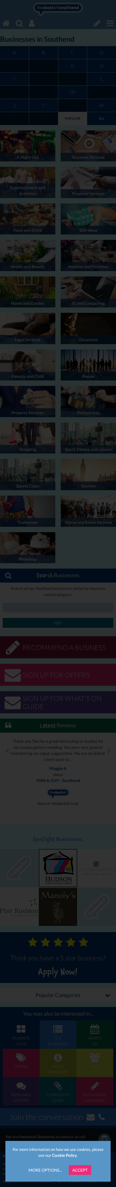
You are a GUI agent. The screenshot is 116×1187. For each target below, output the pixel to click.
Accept (80, 1170)
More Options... (45, 1170)
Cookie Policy (64, 1155)
